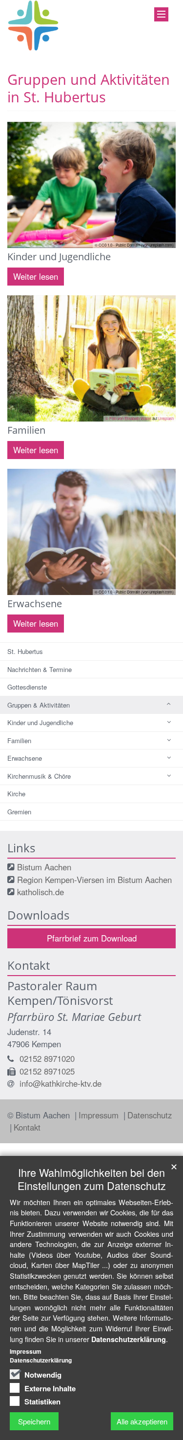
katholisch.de (40, 892)
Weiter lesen (35, 276)
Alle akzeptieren (142, 1421)
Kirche (16, 793)
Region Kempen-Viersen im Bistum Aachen (94, 879)
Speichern (34, 1421)
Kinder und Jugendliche (40, 722)
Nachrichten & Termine (39, 669)
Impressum (100, 1115)
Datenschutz (149, 1115)
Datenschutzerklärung (128, 1339)
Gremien (19, 811)
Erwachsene (24, 758)
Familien (19, 740)
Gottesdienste (27, 686)
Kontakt (27, 1127)
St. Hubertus (25, 651)
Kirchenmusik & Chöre (39, 776)
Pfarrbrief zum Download (92, 938)
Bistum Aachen (44, 867)
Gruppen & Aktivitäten (38, 705)
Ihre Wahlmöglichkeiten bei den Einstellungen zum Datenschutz (92, 1179)
